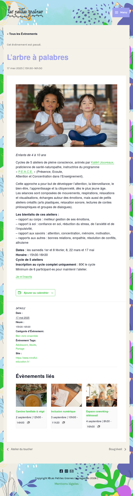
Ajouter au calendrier (36, 292)
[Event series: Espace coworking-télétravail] (98, 426)
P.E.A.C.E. (25, 171)
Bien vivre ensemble (27, 336)
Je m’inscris (24, 276)
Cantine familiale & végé (30, 411)
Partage (20, 348)
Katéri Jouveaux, (102, 162)
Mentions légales (67, 484)
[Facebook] (61, 471)
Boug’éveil (116, 449)
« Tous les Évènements (22, 34)
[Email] (71, 471)
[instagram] (66, 471)
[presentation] (31, 395)
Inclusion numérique (63, 411)
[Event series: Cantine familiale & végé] (28, 422)
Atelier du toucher (21, 449)
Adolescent (22, 344)
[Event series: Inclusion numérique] (63, 422)
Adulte (32, 344)
